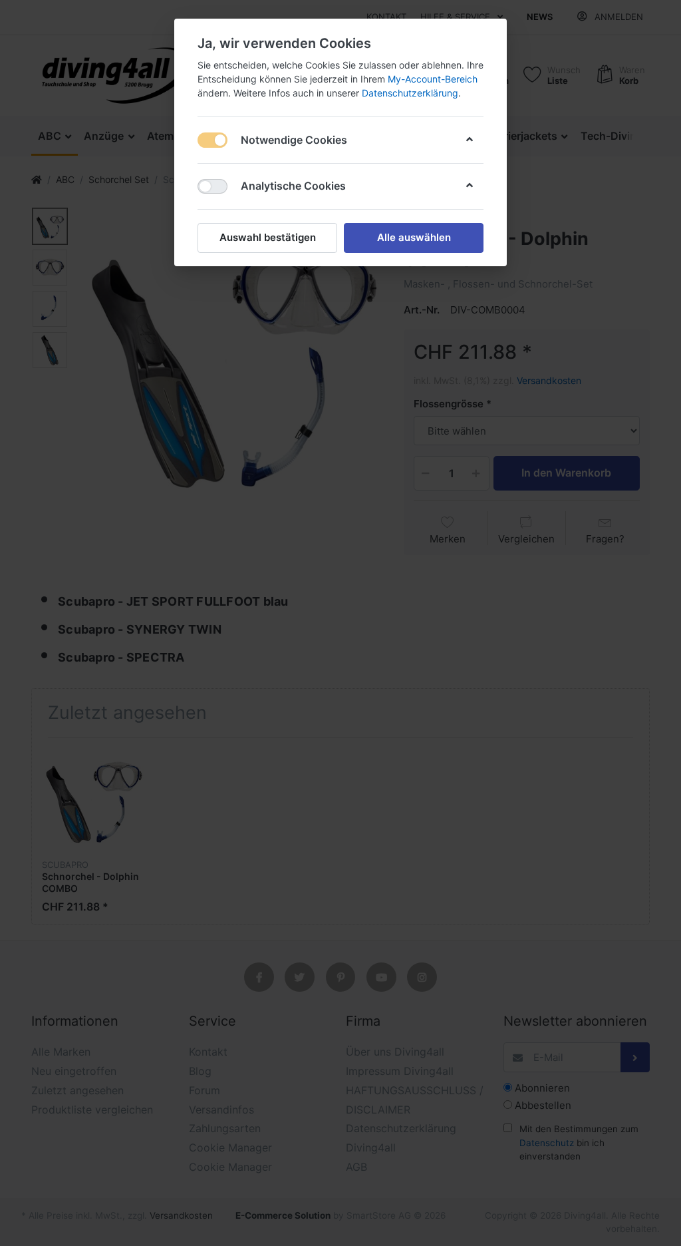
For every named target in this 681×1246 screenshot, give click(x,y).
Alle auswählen (414, 237)
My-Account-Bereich (432, 79)
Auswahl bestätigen (267, 237)
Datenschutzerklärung (410, 93)
